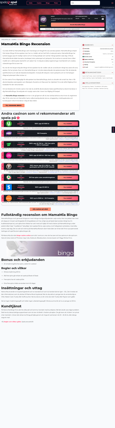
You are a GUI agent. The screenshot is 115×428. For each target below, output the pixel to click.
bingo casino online (24, 235)
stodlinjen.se (61, 128)
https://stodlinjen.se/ (59, 203)
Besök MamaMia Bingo (77, 24)
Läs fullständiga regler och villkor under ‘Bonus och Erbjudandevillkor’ (63, 172)
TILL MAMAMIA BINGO (14, 105)
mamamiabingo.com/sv (106, 48)
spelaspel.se (5, 39)
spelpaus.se (68, 128)
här (77, 192)
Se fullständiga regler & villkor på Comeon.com (68, 150)
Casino (13, 39)
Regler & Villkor (75, 161)
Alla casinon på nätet (40, 209)
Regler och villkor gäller (12, 322)
